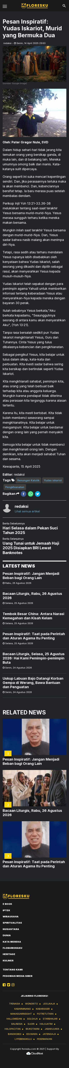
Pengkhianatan (14, 487)
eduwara (32, 1034)
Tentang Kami (13, 969)
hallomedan (14, 1018)
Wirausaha (11, 916)
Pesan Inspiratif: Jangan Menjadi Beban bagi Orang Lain (31, 575)
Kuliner (8, 960)
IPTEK (6, 910)
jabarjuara (52, 1028)
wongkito (31, 1003)
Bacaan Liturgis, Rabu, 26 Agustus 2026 (32, 595)
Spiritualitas (12, 922)
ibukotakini (32, 1028)
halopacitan (13, 1028)
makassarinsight (21, 1013)
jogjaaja (49, 1003)
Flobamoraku (12, 947)
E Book (7, 903)
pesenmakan (44, 1038)
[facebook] (23, 494)
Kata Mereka (12, 941)
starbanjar (50, 1018)
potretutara (45, 1013)
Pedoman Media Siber (17, 976)
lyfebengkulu (23, 1038)
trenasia (14, 1003)
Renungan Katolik (28, 480)
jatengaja (49, 1034)
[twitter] (38, 494)
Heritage (9, 954)
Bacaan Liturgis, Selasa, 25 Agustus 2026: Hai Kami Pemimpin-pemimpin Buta (34, 658)
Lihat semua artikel (27, 511)
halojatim (46, 1023)
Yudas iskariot (53, 480)
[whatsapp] (30, 494)
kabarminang (22, 1008)
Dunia (7, 935)
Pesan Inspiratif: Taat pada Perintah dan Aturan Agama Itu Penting (34, 636)
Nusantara (11, 929)
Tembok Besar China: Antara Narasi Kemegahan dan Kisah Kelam (33, 616)
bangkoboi (14, 1034)
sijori (31, 1023)
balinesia (16, 1023)
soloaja (32, 1018)
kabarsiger (43, 1008)
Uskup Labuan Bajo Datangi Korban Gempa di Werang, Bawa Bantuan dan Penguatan (33, 682)
